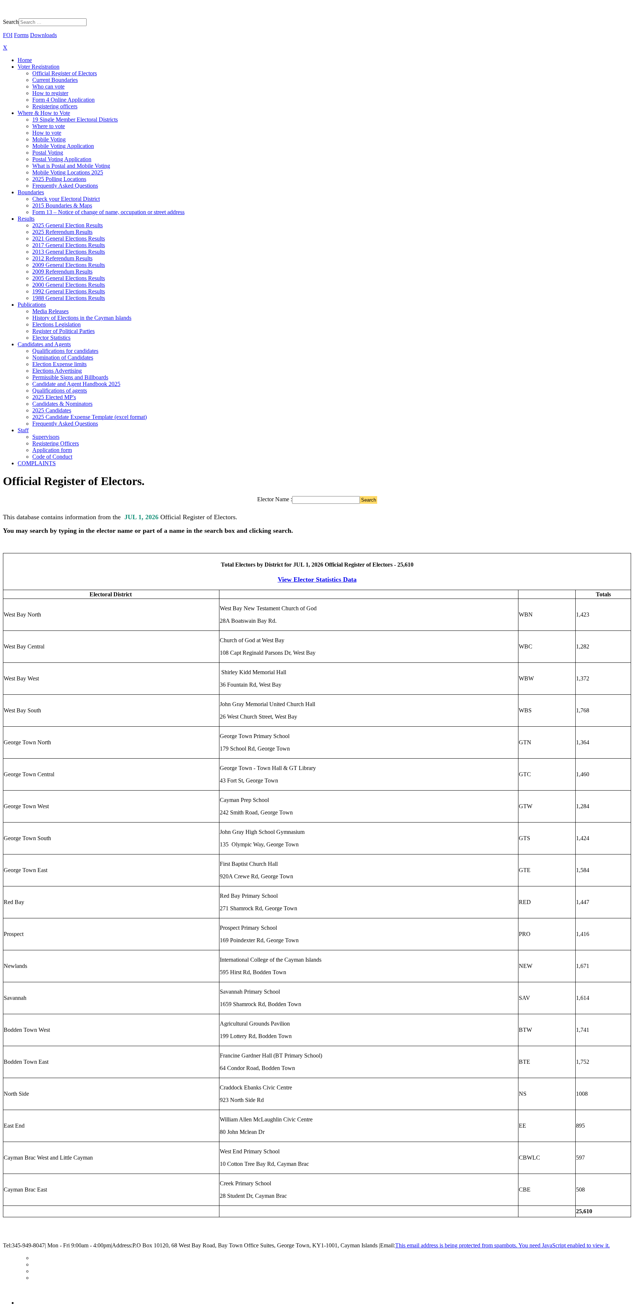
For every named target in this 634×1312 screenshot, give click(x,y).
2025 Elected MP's (54, 397)
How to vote (46, 133)
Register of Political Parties (63, 331)
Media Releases (50, 311)
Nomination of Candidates (62, 357)
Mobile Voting (49, 139)
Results (26, 219)
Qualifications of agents (59, 390)
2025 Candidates (51, 410)
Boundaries (31, 192)
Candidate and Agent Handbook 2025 (76, 384)
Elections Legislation (56, 324)
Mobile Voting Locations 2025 (67, 172)
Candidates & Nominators (62, 404)
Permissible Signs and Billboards (70, 377)
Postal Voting (47, 152)
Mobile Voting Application (63, 146)
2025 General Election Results (67, 225)
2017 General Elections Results (68, 245)
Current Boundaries (55, 80)
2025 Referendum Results (62, 232)
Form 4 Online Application (63, 100)
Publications (32, 304)
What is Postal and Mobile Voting (71, 166)
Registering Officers (55, 443)
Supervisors (45, 437)
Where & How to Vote (44, 113)
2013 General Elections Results (68, 252)
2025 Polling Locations (59, 179)
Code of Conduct (52, 456)
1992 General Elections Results (68, 291)
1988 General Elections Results (68, 298)
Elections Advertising (57, 371)
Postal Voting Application (61, 159)
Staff (23, 430)
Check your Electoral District (66, 199)
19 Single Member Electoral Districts (75, 119)
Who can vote (48, 86)
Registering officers (54, 106)
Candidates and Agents (44, 344)
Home (25, 60)
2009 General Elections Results (68, 265)
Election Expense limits (59, 364)
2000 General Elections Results (68, 285)
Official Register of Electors (64, 73)
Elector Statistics (51, 338)
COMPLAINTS (37, 463)
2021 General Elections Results (68, 238)
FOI (7, 35)
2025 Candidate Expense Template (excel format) (89, 417)
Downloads (43, 35)
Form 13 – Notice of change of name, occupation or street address (108, 212)
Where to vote (48, 126)
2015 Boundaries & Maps (62, 205)
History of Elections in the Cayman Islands (81, 318)
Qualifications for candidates (65, 351)
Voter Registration (38, 67)
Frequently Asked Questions (65, 185)
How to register (50, 93)
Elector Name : (274, 499)
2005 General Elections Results (68, 278)
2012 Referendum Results (62, 258)
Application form (52, 450)
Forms (21, 35)
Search (11, 22)
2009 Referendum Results (62, 271)
